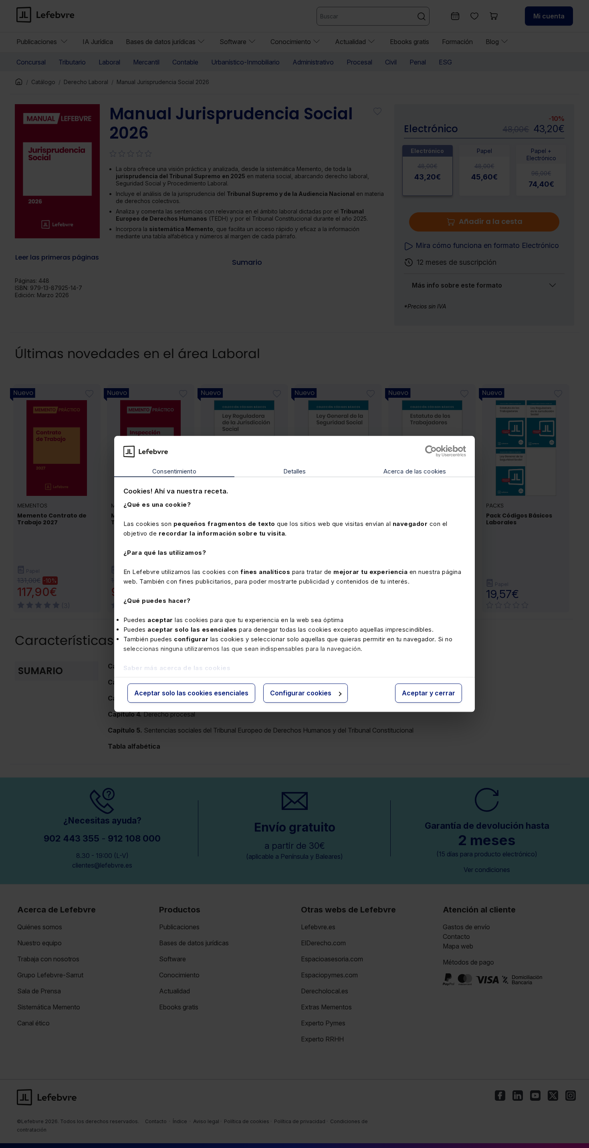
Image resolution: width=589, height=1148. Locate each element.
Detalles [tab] (294, 471)
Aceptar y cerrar (428, 693)
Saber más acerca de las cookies (177, 668)
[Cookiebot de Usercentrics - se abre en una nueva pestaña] (431, 451)
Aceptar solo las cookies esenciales (191, 693)
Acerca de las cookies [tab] (414, 471)
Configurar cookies (300, 693)
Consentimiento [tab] (174, 471)
